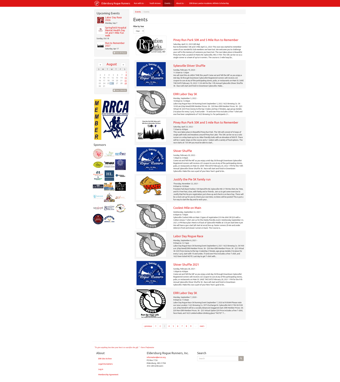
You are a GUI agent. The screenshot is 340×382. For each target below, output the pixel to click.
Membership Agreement (108, 375)
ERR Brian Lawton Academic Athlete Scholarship (209, 3)
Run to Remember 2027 (115, 44)
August (112, 64)
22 (126, 80)
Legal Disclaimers (105, 364)
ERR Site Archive (105, 359)
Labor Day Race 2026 (113, 18)
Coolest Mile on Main (187, 207)
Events (168, 3)
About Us (180, 3)
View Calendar (120, 90)
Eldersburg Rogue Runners (115, 3)
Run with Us (139, 3)
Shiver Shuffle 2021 (186, 264)
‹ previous (148, 326)
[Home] (97, 3)
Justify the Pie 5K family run (192, 179)
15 (126, 78)
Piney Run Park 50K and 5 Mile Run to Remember (205, 40)
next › (202, 326)
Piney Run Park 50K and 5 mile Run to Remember (205, 122)
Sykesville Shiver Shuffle (189, 65)
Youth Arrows (155, 3)
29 (126, 83)
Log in (100, 369)
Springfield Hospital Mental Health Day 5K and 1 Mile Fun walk (115, 31)
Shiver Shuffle (182, 150)
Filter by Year (138, 26)
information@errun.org (156, 357)
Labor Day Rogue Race (188, 236)
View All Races (120, 53)
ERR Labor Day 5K (185, 94)
